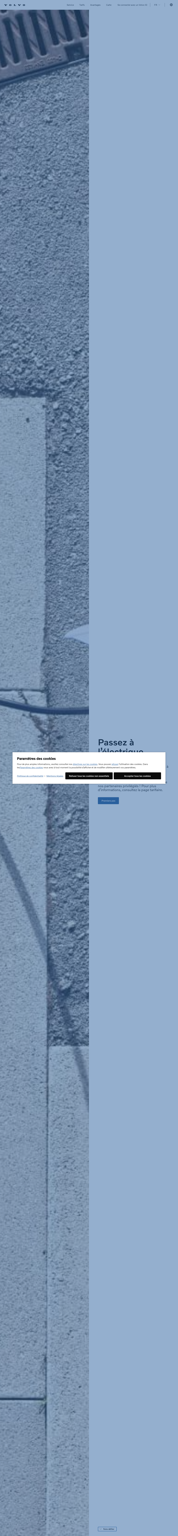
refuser (115, 764)
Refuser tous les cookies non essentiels (89, 776)
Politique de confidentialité (30, 776)
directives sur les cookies (85, 764)
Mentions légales (54, 776)
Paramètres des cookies (31, 767)
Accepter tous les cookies (137, 776)
